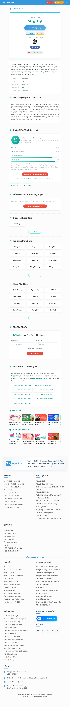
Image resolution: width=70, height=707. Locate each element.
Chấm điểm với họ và (34, 174)
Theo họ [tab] (18, 335)
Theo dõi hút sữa (10, 633)
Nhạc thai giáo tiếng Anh (13, 570)
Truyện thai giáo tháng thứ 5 (22, 394)
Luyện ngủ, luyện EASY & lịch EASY (49, 510)
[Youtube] (38, 630)
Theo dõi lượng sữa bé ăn (13, 625)
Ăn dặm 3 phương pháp (44, 513)
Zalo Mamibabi (48, 618)
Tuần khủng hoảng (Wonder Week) (48, 495)
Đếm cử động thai (42, 599)
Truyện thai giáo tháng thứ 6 (44, 394)
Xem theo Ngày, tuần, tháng (14, 599)
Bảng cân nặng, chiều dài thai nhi (48, 570)
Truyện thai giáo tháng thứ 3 (22, 390)
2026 (23, 87)
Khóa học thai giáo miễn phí (14, 484)
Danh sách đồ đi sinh (44, 596)
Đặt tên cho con (19, 9)
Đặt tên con (40, 587)
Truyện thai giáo (9, 573)
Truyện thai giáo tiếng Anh (13, 576)
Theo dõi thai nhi (10, 502)
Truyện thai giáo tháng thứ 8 (44, 399)
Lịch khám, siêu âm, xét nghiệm (47, 581)
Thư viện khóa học (10, 533)
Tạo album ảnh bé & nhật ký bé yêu (48, 518)
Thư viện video (9, 539)
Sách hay (7, 545)
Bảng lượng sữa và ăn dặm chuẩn (16, 630)
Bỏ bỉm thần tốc (14, 551)
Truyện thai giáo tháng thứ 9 (22, 403)
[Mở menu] (66, 2)
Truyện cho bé (41, 515)
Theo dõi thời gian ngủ (12, 636)
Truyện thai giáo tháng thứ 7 (22, 399)
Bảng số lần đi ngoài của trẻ (14, 645)
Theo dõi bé (40, 481)
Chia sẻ (36, 47)
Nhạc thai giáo (9, 490)
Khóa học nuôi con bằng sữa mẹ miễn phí (51, 501)
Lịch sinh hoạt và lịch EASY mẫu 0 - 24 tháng (50, 488)
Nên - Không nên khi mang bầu (47, 590)
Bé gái (40, 348)
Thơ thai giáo (8, 578)
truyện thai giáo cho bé (39, 378)
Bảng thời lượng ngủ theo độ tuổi (16, 639)
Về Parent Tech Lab (10, 542)
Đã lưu (41, 335)
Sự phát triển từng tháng (13, 616)
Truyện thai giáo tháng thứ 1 (22, 385)
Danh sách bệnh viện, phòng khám (48, 602)
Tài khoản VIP (8, 530)
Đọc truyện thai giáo (11, 493)
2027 (27, 87)
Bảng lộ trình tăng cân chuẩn (47, 576)
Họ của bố (14, 340)
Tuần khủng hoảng (10, 654)
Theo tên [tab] (29, 335)
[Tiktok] (52, 630)
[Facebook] (43, 630)
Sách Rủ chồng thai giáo (12, 602)
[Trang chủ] (10, 9)
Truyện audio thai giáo (12, 581)
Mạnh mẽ (28, 185)
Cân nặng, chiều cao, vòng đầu (15, 619)
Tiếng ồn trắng (9, 660)
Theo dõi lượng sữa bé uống (46, 504)
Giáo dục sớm (41, 507)
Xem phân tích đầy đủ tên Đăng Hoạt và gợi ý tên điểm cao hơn (35, 178)
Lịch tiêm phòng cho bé (12, 648)
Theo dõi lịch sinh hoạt (44, 484)
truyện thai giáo (16, 376)
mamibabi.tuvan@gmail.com (17, 682)
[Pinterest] (57, 630)
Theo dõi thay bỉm (10, 642)
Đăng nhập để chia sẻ (35, 206)
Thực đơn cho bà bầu (11, 496)
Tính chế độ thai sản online (13, 499)
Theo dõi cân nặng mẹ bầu (13, 504)
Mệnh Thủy (16, 185)
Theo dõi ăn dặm (10, 628)
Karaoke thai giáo (10, 587)
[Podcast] (47, 630)
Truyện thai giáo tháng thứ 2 (44, 385)
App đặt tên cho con (11, 507)
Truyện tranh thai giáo (12, 584)
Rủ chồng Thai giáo (15, 548)
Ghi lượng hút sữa (42, 498)
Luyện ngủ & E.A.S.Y (11, 657)
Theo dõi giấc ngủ (42, 492)
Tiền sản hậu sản (42, 584)
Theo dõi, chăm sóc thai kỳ (13, 487)
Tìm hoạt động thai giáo (12, 596)
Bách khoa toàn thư (11, 536)
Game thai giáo (9, 590)
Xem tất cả (34, 232)
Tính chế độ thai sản (43, 605)
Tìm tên (36, 353)
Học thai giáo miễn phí (12, 593)
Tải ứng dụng (36, 28)
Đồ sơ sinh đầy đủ (42, 593)
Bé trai (31, 348)
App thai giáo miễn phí (12, 481)
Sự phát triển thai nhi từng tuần (47, 567)
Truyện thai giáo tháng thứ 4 (44, 390)
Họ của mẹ (39, 340)
